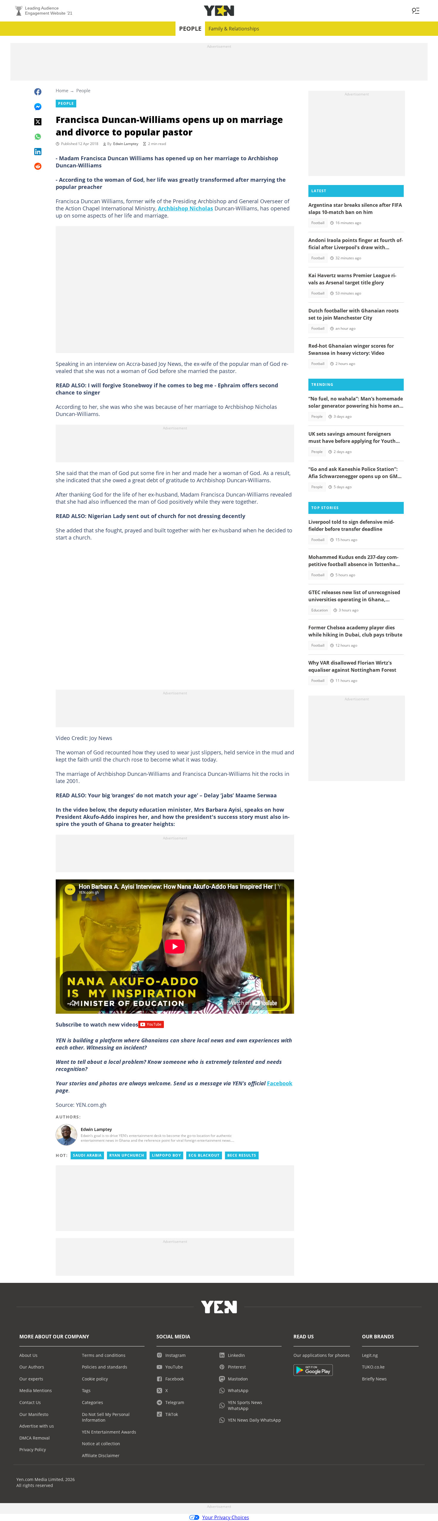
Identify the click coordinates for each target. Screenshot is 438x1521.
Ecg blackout (204, 1155)
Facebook (279, 1083)
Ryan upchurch (126, 1155)
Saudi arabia (87, 1155)
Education (319, 610)
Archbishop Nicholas (185, 208)
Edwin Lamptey (125, 143)
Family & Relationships (234, 28)
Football (317, 222)
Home (62, 90)
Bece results (241, 1155)
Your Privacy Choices (225, 1517)
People (190, 28)
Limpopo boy (166, 1155)
